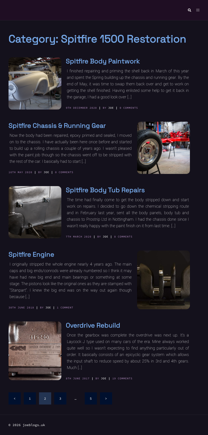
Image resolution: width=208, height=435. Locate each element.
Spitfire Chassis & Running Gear (57, 125)
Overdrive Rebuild (93, 325)
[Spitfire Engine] (163, 280)
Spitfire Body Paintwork (103, 61)
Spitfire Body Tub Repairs (105, 190)
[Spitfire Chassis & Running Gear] (163, 148)
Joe (111, 108)
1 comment (65, 307)
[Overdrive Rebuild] (35, 350)
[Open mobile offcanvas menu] (197, 10)
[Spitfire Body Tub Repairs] (35, 212)
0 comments (129, 108)
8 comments (123, 236)
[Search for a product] (189, 10)
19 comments (122, 378)
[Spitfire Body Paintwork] (35, 83)
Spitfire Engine (31, 254)
